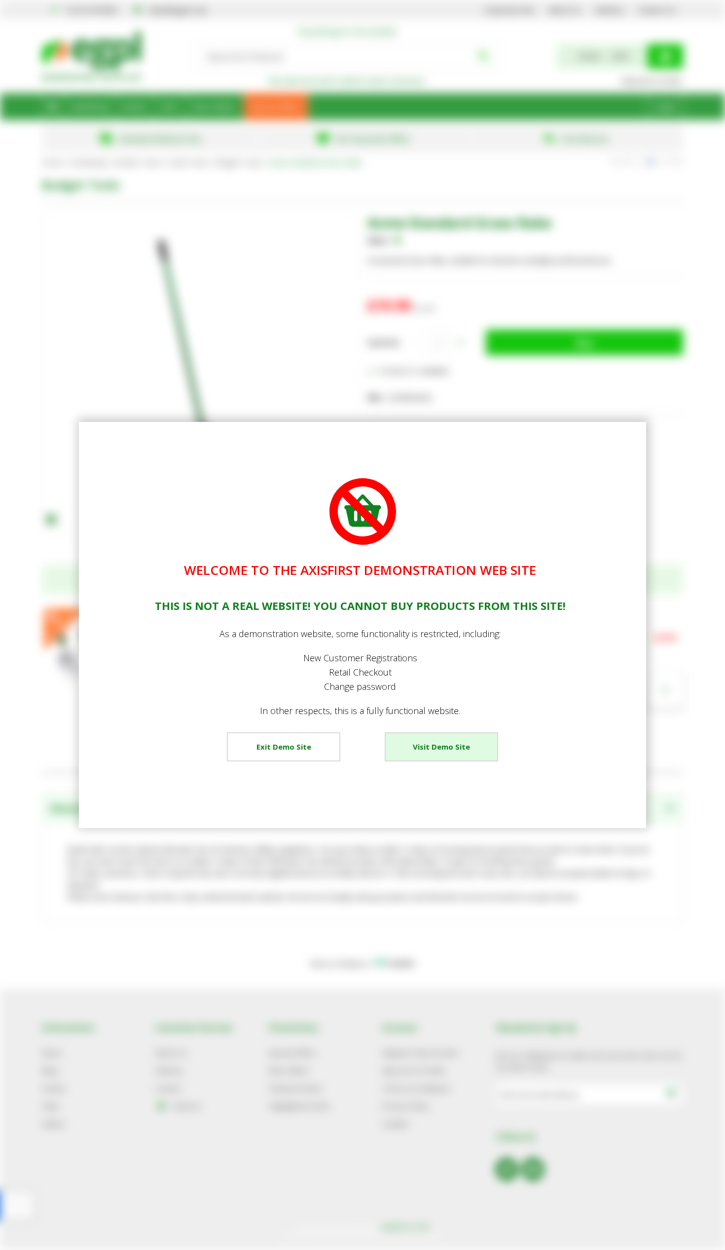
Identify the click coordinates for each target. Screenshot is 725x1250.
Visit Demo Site (441, 747)
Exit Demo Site (283, 747)
